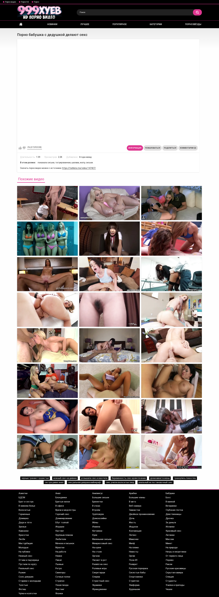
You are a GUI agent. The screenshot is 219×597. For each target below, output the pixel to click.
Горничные (24, 514)
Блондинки (61, 497)
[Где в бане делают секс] (47, 452)
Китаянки (97, 531)
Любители (60, 539)
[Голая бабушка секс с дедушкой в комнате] (171, 203)
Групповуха (98, 514)
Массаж (170, 539)
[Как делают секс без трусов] (109, 452)
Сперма (96, 576)
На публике (24, 551)
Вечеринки (171, 505)
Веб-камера (135, 505)
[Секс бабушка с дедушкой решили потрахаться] (47, 203)
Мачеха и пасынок (64, 543)
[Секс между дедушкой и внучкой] (109, 381)
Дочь (132, 518)
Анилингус (97, 493)
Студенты (171, 581)
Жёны (95, 522)
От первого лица (174, 556)
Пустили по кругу (27, 564)
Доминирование (63, 518)
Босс (168, 497)
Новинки (52, 24)
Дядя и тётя (25, 522)
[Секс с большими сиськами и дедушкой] (171, 345)
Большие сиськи (100, 497)
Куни (94, 535)
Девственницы (173, 514)
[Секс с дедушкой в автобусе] (47, 345)
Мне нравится (20, 147)
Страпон (59, 581)
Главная (21, 24)
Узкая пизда (61, 585)
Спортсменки (136, 576)
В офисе (59, 505)
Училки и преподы (175, 585)
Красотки (24, 535)
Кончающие (135, 531)
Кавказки (23, 531)
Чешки (169, 589)
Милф (132, 543)
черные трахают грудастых (35, 478)
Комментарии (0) (188, 148)
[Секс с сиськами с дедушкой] (47, 310)
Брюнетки (97, 501)
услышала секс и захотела (94, 478)
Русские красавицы (176, 568)
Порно (36, 2)
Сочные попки (62, 576)
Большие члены (137, 497)
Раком (169, 564)
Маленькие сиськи (101, 539)
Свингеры (60, 572)
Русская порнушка (138, 568)
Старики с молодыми (30, 581)
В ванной (170, 501)
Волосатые (24, 510)
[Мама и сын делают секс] (171, 416)
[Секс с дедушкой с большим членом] (109, 345)
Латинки (170, 535)
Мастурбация (26, 543)
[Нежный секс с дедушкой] (109, 274)
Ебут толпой (62, 522)
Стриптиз (134, 581)
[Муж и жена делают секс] (171, 452)
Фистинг (59, 589)
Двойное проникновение (142, 514)
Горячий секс (62, 514)
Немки (58, 556)
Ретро (58, 568)
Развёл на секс (100, 564)
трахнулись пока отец (185, 478)
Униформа (134, 585)
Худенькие (134, 589)
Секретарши (98, 572)
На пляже (134, 547)
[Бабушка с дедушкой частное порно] (47, 239)
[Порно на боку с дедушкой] (47, 416)
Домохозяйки (99, 518)
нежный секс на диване (65, 478)
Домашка (23, 518)
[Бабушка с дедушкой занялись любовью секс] (109, 203)
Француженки (99, 589)
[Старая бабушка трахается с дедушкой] (109, 239)
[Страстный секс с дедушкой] (47, 274)
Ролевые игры (99, 568)
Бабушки (170, 493)
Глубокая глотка (174, 510)
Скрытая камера (174, 572)
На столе (97, 551)
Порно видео (10, 2)
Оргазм (96, 556)
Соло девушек (26, 576)
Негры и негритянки (176, 551)
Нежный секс (25, 556)
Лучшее (84, 24)
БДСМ (22, 497)
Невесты (133, 551)
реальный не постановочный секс (156, 482)
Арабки (133, 493)
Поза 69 (133, 560)
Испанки (170, 526)
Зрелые (22, 526)
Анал (57, 493)
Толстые (23, 585)
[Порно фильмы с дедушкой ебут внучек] (109, 416)
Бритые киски (62, 501)
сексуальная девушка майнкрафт (84, 482)
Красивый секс (173, 531)
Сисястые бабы (137, 572)
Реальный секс (26, 568)
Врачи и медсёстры (65, 510)
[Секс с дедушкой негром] (171, 274)
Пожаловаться (152, 148)
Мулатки (59, 547)
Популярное (119, 24)
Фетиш (22, 589)
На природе (172, 547)
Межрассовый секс (102, 543)
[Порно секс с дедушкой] (171, 310)
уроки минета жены (160, 478)
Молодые (23, 547)
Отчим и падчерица (29, 560)
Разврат (133, 564)
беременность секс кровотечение (129, 478)
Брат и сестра (26, 501)
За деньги (171, 522)
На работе (60, 551)
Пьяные (59, 564)
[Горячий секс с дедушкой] (171, 239)
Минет (169, 543)
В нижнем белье (27, 505)
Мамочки (133, 539)
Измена (96, 526)
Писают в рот (99, 560)
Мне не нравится (24, 147)
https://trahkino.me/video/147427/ (79, 168)
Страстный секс (100, 581)
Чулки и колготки (28, 593)
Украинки (97, 585)
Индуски (133, 526)
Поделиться (170, 148)
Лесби (22, 539)
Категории (156, 24)
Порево (170, 560)
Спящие (170, 576)
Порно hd (25, 2)
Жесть (132, 522)
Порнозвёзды (193, 24)
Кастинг (59, 531)
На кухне (96, 547)
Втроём (96, 510)
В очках (96, 505)
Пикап (58, 560)
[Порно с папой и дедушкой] (171, 381)
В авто (132, 501)
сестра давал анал (54, 482)
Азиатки (23, 493)
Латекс (132, 535)
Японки (59, 593)
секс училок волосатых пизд (120, 482)
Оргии (132, 556)
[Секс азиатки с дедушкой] (109, 310)
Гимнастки (134, 510)
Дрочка (170, 518)
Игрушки (59, 526)
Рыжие (22, 572)
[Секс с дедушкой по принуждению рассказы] (47, 381)
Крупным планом (64, 535)
